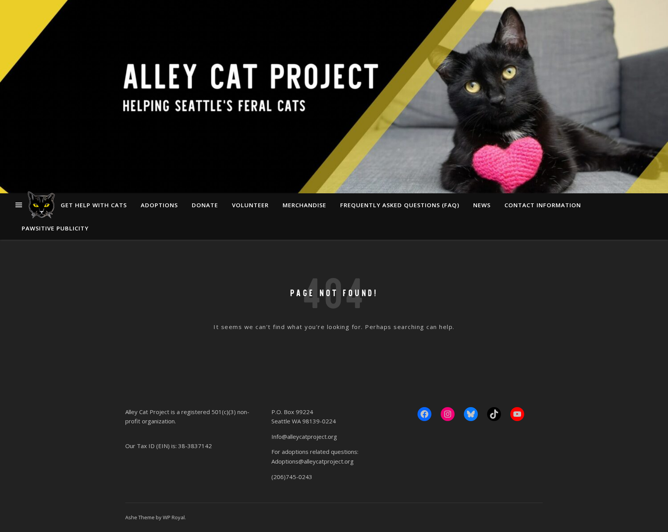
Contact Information (542, 205)
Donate (205, 205)
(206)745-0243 (291, 477)
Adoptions (159, 205)
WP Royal (174, 517)
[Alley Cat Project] (41, 204)
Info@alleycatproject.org (304, 436)
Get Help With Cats (94, 205)
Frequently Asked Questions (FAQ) (399, 205)
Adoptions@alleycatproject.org (312, 461)
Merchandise (304, 205)
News (482, 205)
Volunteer (250, 205)
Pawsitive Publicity (55, 228)
